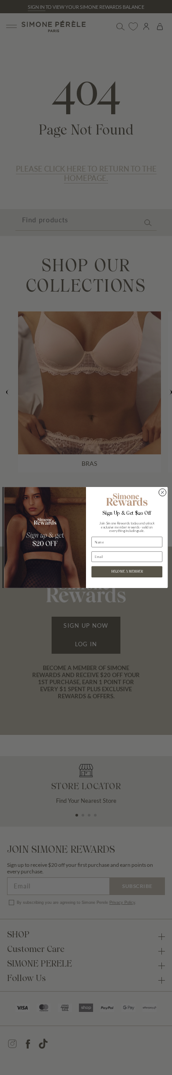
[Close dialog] (162, 492)
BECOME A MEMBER (126, 571)
